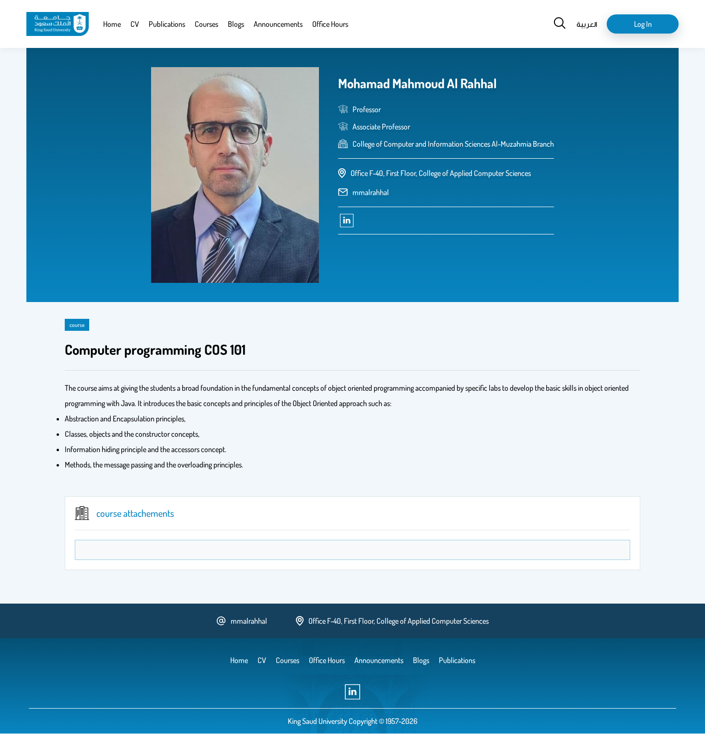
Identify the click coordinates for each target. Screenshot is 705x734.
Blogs (236, 24)
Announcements (278, 24)
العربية (586, 24)
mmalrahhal (370, 192)
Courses (206, 24)
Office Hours (330, 24)
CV (134, 24)
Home (112, 24)
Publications (167, 24)
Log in (643, 24)
